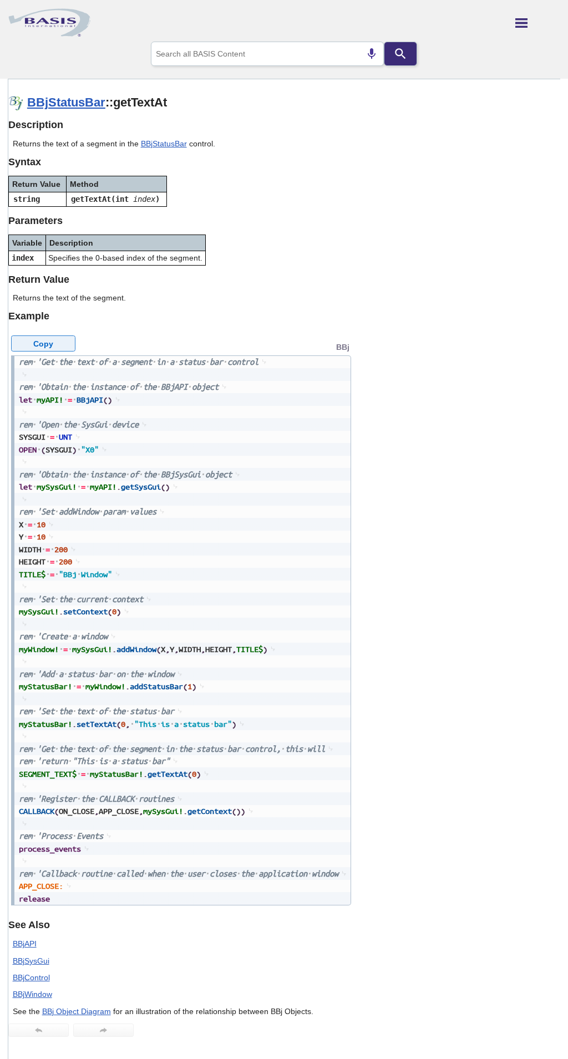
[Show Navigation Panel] (537, 22)
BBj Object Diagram (76, 1011)
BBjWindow (32, 994)
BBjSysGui (31, 960)
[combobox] (267, 54)
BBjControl (31, 977)
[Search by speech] (371, 53)
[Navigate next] (103, 1030)
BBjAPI (25, 943)
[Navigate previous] (38, 1030)
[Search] (400, 54)
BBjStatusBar (66, 102)
